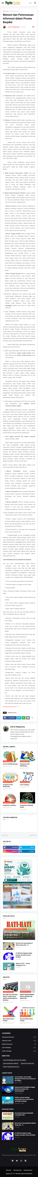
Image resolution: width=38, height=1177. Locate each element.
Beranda (5, 11)
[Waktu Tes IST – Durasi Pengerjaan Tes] (8, 966)
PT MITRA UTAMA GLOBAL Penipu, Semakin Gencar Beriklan (24, 955)
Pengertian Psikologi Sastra (26, 806)
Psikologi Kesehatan (19, 1037)
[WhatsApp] (23, 717)
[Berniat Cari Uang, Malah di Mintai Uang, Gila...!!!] (8, 946)
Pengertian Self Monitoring (8, 785)
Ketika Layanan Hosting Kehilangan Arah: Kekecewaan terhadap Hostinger (24, 1099)
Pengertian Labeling (9, 805)
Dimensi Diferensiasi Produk (26, 1019)
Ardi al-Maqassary (17, 727)
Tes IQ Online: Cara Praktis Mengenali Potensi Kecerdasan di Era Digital (25, 1078)
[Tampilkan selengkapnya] (32, 717)
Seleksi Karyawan (19, 1044)
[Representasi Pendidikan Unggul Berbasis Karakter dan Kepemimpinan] (7, 1090)
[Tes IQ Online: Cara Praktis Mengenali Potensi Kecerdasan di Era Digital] (7, 1080)
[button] (2, 3)
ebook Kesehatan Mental (10, 1063)
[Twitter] (19, 717)
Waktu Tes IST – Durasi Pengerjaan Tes (23, 964)
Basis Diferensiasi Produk (8, 1019)
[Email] (28, 717)
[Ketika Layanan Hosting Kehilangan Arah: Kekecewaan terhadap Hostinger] (7, 1100)
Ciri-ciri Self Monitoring (10, 764)
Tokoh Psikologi (19, 1051)
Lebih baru (5, 835)
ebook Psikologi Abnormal (11, 1067)
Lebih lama (32, 835)
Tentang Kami (17, 1170)
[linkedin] (25, 1160)
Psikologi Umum (14, 11)
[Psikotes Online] (17, 883)
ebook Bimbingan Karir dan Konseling (14, 1060)
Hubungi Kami (27, 1170)
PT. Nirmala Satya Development (22, 1173)
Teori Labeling (24, 784)
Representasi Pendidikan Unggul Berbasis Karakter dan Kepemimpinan (25, 1089)
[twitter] (17, 1160)
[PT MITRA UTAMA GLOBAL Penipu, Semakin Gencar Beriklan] (8, 956)
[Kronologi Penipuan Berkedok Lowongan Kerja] (7, 1116)
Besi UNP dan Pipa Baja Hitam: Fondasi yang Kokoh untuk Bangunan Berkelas (10, 997)
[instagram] (21, 1160)
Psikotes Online (19, 1040)
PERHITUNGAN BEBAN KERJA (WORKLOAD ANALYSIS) (27, 996)
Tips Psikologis (19, 1047)
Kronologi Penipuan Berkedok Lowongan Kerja (24, 1114)
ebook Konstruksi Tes (27, 1063)
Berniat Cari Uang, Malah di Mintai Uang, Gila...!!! (24, 944)
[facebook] (12, 1160)
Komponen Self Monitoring (25, 765)
